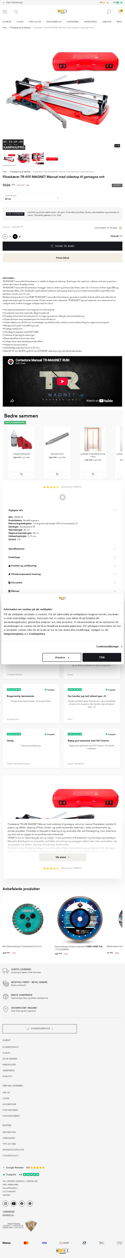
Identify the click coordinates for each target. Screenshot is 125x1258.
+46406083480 (8, 1212)
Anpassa (60, 657)
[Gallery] (62, 90)
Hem (5, 28)
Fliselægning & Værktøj (20, 28)
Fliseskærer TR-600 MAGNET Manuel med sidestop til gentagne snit (63, 28)
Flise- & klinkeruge (14, 3)
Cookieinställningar (107, 646)
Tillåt (102, 657)
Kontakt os (8, 1215)
